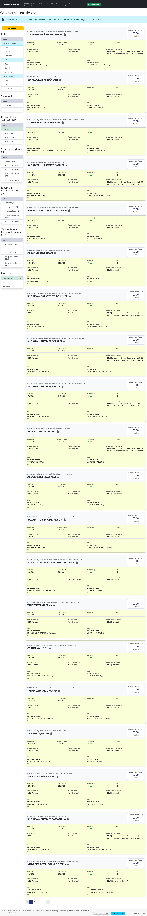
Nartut (7, 109)
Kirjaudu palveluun (94, 4)
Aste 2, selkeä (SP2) (12, 169)
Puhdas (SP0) (10, 161)
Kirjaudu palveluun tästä (91, 19)
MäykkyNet (11, 4)
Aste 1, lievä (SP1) (11, 165)
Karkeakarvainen (9, 43)
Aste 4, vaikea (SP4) (12, 180)
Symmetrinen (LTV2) (12, 252)
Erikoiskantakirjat (71, 3)
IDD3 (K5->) (9, 141)
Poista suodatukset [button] (13, 28)
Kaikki (5, 39)
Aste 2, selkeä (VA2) (12, 211)
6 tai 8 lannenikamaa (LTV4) (12, 264)
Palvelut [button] (82, 3)
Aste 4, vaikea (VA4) (12, 221)
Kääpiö (7, 52)
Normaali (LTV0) (11, 244)
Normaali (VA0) (10, 203)
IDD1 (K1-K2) (9, 133)
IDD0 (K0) (8, 129)
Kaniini (7, 47)
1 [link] (30, 902)
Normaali (8, 56)
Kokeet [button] (41, 3)
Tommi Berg (86, 911)
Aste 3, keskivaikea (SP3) (12, 175)
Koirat (26, 3)
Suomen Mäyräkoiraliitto (136, 913)
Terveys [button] (50, 3)
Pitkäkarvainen (8, 76)
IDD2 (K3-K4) (9, 137)
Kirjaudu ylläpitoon (118, 913)
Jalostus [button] (58, 3)
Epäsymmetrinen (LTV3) (11, 257)
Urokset (8, 105)
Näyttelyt (33, 3)
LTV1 (6, 248)
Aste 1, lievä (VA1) (11, 207)
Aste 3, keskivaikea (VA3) (12, 216)
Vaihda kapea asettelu (102, 913)
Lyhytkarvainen (8, 60)
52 (52, 902)
